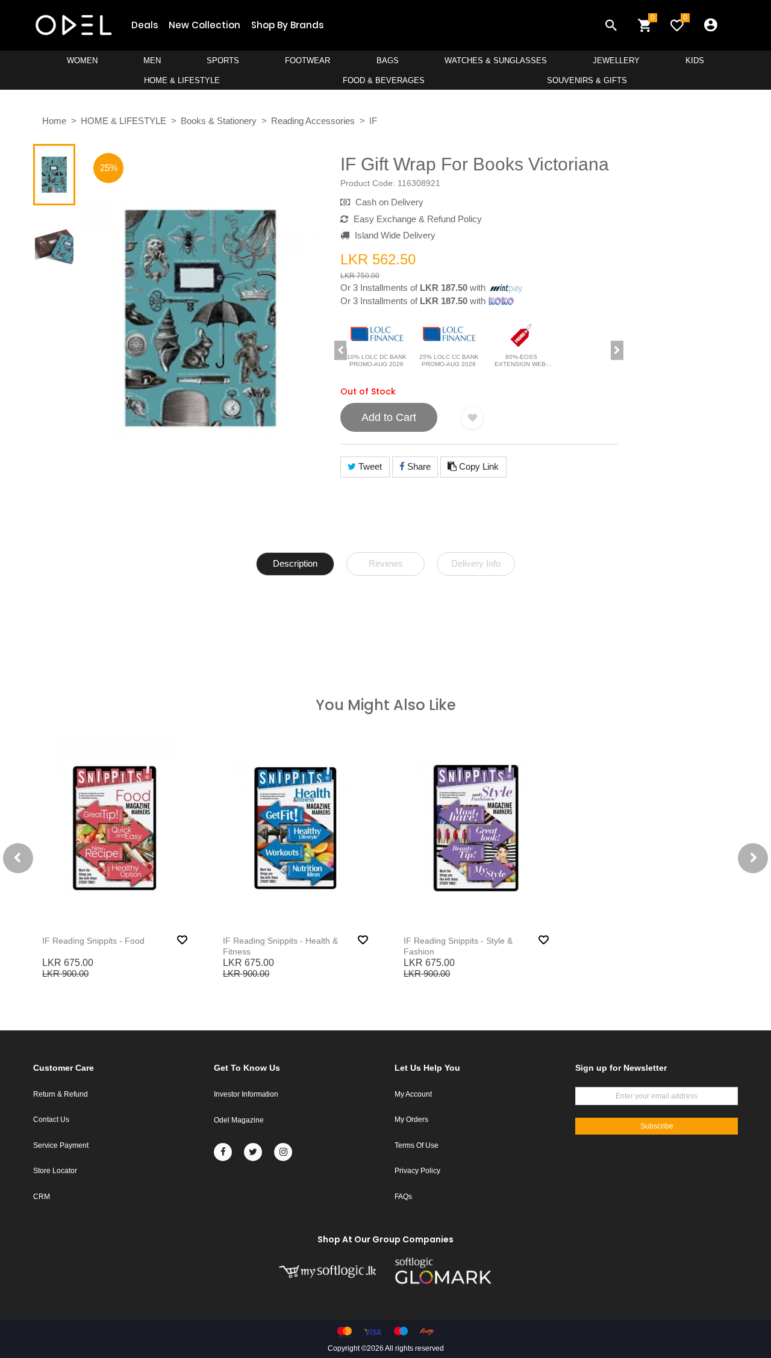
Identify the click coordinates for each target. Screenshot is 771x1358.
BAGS (387, 60)
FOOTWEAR (307, 60)
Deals (144, 25)
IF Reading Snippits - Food (93, 940)
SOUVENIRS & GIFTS (587, 80)
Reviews (386, 563)
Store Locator (55, 1170)
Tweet (369, 466)
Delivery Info (476, 563)
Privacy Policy (417, 1170)
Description (295, 563)
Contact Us (51, 1119)
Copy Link (478, 466)
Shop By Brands (287, 25)
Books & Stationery (219, 121)
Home (54, 121)
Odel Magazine (239, 1120)
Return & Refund (60, 1094)
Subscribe (656, 1126)
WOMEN (82, 60)
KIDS (694, 60)
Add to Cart (388, 417)
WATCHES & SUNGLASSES (496, 60)
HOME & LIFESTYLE (182, 80)
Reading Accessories (313, 121)
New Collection (204, 25)
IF (373, 121)
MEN (152, 60)
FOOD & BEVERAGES (384, 80)
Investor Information (246, 1094)
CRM (41, 1196)
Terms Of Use (417, 1145)
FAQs (403, 1196)
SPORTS (223, 60)
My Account (413, 1094)
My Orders (411, 1119)
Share (418, 466)
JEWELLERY (616, 60)
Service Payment (61, 1145)
